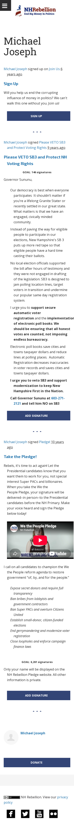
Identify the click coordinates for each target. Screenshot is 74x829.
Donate (36, 762)
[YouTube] (39, 813)
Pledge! (44, 442)
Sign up (36, 116)
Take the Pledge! (20, 456)
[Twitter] (25, 813)
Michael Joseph (15, 69)
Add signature (36, 416)
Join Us (54, 69)
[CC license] (12, 797)
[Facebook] (11, 813)
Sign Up (11, 83)
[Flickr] (53, 813)
